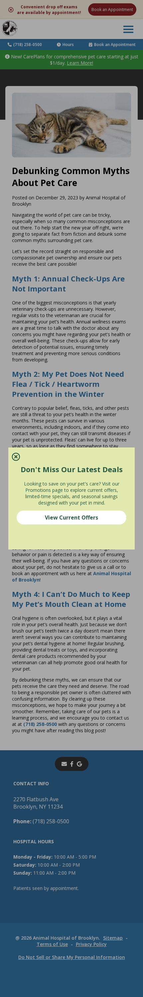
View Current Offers (71, 517)
